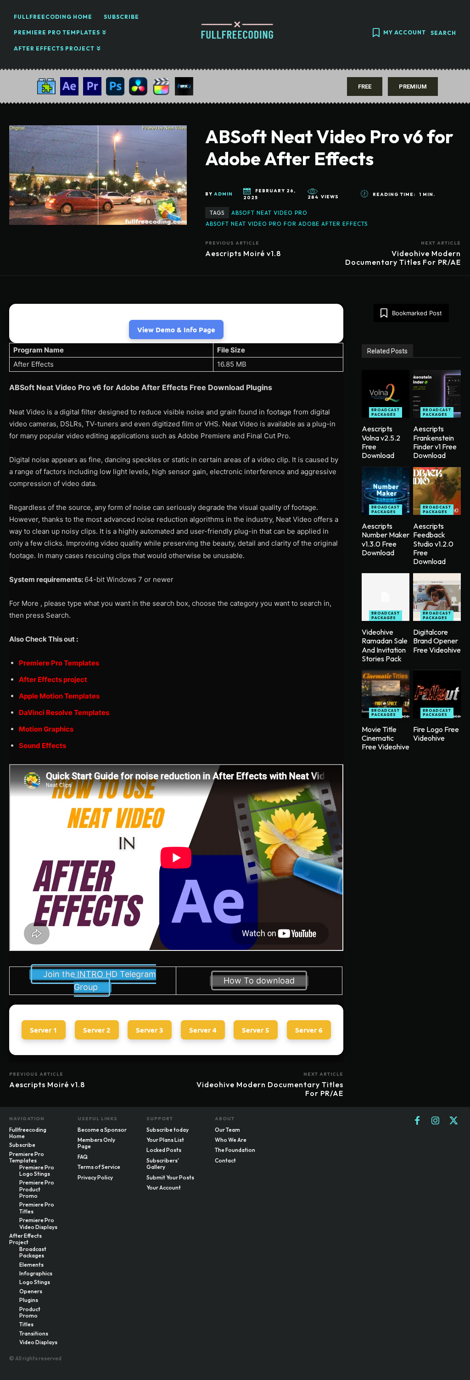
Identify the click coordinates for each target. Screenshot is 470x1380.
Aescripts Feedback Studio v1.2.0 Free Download (433, 543)
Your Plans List (165, 1139)
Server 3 (149, 1029)
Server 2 (97, 1029)
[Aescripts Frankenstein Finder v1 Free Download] (437, 394)
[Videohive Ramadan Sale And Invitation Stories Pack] (385, 597)
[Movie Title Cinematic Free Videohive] (385, 694)
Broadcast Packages (385, 412)
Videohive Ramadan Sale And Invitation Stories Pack (385, 645)
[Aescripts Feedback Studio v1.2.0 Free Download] (437, 491)
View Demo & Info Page (176, 329)
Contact (225, 1160)
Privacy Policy (95, 1177)
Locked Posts (163, 1149)
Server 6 (309, 1029)
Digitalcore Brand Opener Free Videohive (437, 640)
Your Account (163, 1187)
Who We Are (230, 1139)
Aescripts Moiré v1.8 (243, 253)
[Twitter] (454, 1121)
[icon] (376, 34)
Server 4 (203, 1029)
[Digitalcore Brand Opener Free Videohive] (437, 597)
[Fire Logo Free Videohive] (437, 694)
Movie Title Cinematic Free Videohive (385, 738)
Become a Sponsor (102, 1129)
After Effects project (53, 679)
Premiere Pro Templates (59, 663)
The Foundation (235, 1149)
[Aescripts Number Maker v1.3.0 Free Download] (385, 491)
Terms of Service (99, 1166)
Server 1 (43, 1029)
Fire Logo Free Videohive (436, 734)
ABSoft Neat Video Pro (269, 212)
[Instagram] (435, 1121)
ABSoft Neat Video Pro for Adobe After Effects (287, 223)
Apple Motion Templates (59, 696)
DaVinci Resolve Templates (64, 712)
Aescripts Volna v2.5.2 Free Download (381, 442)
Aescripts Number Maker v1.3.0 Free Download (385, 539)
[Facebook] (417, 1121)
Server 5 (255, 1029)
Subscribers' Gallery (162, 1163)
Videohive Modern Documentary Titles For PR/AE (403, 258)
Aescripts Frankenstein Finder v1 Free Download (435, 442)
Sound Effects (42, 745)
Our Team (227, 1129)
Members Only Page (96, 1143)
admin (223, 194)
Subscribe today (167, 1129)
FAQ (83, 1156)
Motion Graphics (46, 729)
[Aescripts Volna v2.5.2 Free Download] (385, 394)
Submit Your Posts (170, 1177)
